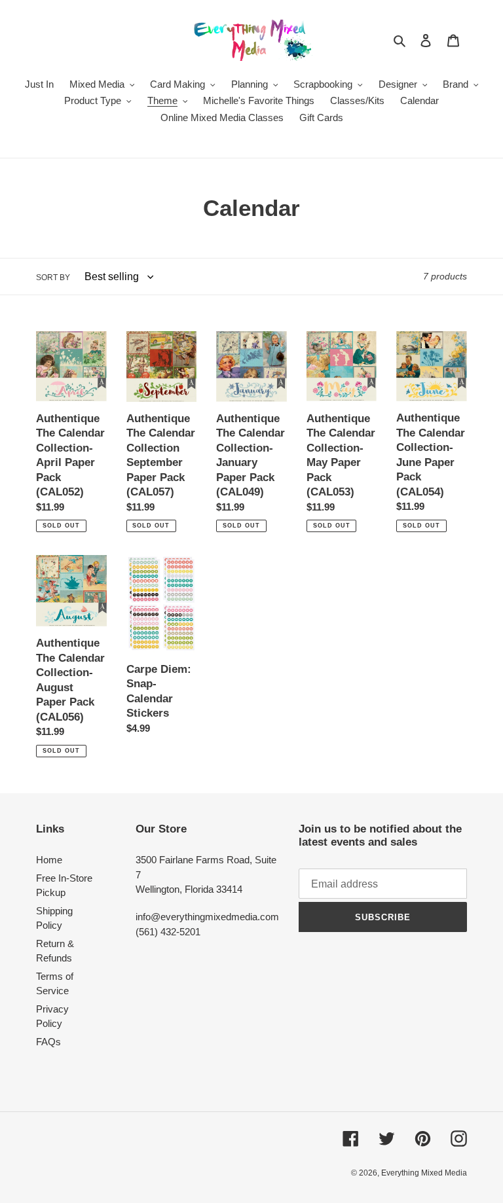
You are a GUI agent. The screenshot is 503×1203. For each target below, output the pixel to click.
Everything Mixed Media (424, 1172)
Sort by (53, 277)
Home (49, 859)
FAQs (48, 1041)
